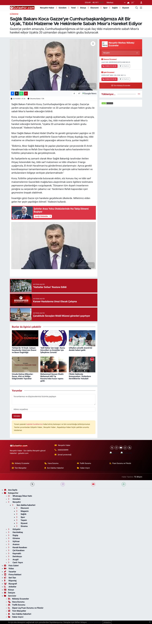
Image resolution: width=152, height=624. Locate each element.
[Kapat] (150, 622)
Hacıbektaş (17, 532)
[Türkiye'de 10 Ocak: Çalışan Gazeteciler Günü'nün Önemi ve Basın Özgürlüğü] (25, 338)
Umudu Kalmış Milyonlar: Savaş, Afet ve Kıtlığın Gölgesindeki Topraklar (22, 376)
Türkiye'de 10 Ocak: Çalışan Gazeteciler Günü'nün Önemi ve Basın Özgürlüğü (24, 350)
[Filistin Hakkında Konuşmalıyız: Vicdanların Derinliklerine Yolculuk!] (82, 364)
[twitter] (32, 484)
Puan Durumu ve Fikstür (121, 463)
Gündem (62, 8)
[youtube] (93, 484)
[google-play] (126, 453)
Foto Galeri (13, 565)
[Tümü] (139, 94)
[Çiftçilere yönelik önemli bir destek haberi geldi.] (82, 338)
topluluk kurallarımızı (34, 424)
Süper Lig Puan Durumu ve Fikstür (27, 608)
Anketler (12, 586)
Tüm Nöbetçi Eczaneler (122, 86)
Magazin (24, 511)
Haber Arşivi (85, 468)
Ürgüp (15, 535)
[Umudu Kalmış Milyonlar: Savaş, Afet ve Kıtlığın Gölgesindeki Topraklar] (25, 364)
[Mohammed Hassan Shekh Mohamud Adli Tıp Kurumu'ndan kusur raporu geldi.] (53, 364)
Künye (11, 590)
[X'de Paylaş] (17, 93)
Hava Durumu (53, 463)
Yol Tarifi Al (125, 66)
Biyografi (12, 583)
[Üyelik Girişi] (140, 2)
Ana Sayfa (12, 490)
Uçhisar (16, 541)
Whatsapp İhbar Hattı (22, 496)
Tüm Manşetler (20, 468)
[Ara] (136, 7)
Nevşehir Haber (47, 8)
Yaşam (23, 520)
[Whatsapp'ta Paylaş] (21, 93)
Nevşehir (16, 502)
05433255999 (63, 450)
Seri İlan (12, 577)
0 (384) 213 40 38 (110, 66)
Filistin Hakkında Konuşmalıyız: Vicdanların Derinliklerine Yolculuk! (80, 376)
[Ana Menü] (141, 7)
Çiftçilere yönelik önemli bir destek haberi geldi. (80, 349)
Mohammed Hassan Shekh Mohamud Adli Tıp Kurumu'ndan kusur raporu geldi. (52, 377)
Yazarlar (12, 571)
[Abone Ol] (89, 93)
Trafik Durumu (85, 463)
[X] (112, 448)
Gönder (17, 416)
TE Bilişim (138, 477)
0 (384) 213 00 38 (110, 79)
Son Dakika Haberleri (55, 468)
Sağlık (115, 8)
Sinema (24, 526)
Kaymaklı (16, 553)
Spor (105, 8)
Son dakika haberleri (25, 505)
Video (11, 568)
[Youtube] (121, 448)
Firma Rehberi (14, 574)
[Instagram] (116, 448)
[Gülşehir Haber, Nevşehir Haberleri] (22, 7)
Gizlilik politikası (95, 622)
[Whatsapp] (125, 448)
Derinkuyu (17, 556)
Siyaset (125, 8)
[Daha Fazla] (26, 93)
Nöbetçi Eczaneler (22, 463)
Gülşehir (16, 529)
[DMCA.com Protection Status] (107, 103)
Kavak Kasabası (19, 547)
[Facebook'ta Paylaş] (12, 93)
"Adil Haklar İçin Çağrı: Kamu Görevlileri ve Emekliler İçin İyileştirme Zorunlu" (52, 350)
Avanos (15, 544)
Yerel (73, 8)
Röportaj (12, 580)
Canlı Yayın (17, 562)
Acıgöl (15, 559)
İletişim (11, 593)
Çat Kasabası (18, 550)
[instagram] (63, 484)
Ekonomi (94, 8)
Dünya (83, 8)
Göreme (16, 538)
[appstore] (114, 453)
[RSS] (130, 448)
